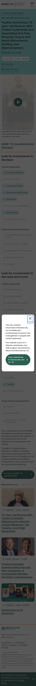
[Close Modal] (30, 319)
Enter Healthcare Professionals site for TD (16, 359)
